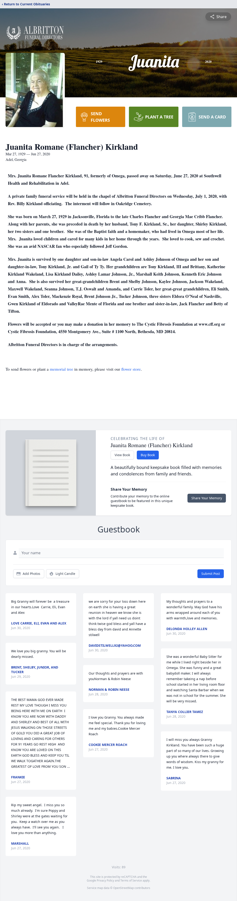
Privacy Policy (105, 880)
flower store (131, 369)
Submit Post (210, 573)
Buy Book (148, 455)
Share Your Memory (206, 498)
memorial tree (61, 369)
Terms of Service (131, 880)
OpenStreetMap (123, 888)
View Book (122, 455)
